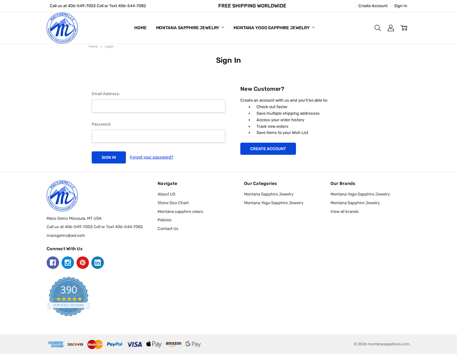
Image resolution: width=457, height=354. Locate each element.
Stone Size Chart (173, 202)
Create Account (373, 5)
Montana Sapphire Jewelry (188, 27)
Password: (101, 124)
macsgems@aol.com (66, 235)
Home (140, 27)
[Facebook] (53, 262)
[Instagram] (68, 262)
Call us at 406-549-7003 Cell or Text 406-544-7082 (98, 5)
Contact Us (168, 228)
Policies (165, 220)
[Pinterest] (82, 262)
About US (166, 194)
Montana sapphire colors (180, 211)
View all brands (344, 211)
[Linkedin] (97, 262)
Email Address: (106, 93)
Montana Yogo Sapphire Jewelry (272, 27)
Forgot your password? (151, 157)
